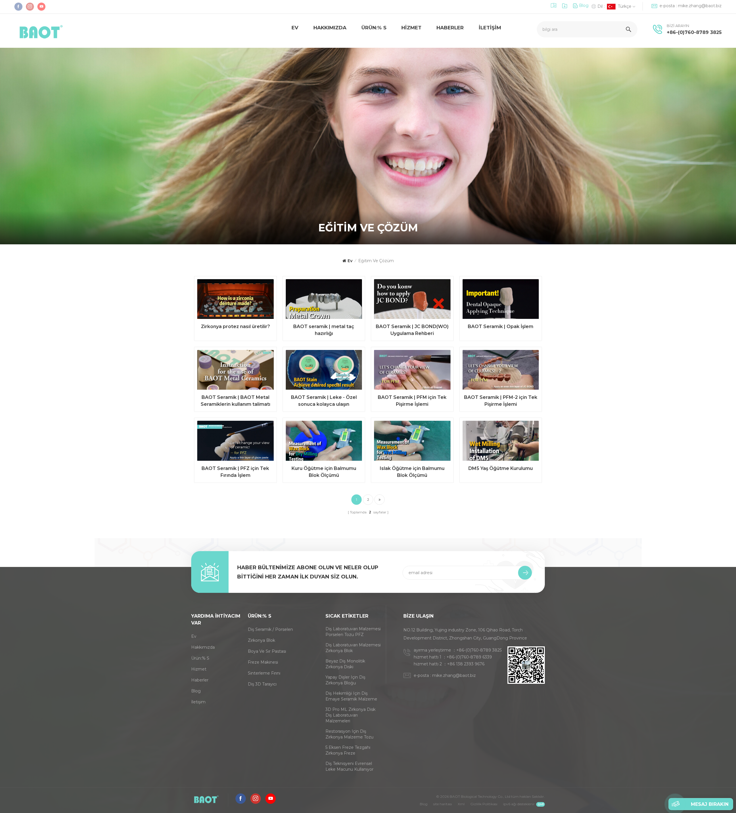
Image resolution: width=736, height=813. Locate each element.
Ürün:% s (373, 28)
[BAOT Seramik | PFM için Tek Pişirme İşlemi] (412, 371)
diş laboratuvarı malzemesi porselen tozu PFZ (353, 631)
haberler (199, 680)
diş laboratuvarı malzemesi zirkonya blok (353, 647)
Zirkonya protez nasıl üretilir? (235, 326)
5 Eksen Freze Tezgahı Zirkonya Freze (347, 750)
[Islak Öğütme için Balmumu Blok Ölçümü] (412, 442)
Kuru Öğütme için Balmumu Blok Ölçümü (324, 472)
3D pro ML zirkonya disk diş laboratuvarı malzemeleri (350, 715)
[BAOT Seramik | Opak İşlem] (501, 300)
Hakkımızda (329, 28)
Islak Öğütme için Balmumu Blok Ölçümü (412, 472)
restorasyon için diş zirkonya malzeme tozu (349, 734)
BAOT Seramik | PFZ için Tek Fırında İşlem (235, 472)
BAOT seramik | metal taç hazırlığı (323, 330)
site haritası (442, 804)
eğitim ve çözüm (376, 260)
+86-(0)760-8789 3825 (694, 32)
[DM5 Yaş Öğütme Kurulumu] (501, 442)
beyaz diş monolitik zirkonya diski (345, 663)
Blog (584, 5)
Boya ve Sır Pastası (267, 651)
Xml (461, 804)
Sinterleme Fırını (264, 673)
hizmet (411, 28)
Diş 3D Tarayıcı (262, 684)
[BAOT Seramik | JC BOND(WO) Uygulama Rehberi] (412, 300)
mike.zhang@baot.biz (700, 5)
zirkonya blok (261, 640)
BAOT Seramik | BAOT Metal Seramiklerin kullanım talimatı (235, 401)
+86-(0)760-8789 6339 (469, 657)
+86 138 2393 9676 (465, 664)
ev (295, 28)
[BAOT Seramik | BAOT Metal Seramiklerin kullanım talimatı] (235, 371)
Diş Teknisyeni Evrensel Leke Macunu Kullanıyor (349, 766)
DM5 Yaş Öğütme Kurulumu (500, 468)
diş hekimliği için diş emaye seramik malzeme (351, 696)
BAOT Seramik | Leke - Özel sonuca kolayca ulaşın (324, 401)
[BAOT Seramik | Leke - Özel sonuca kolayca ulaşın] (324, 371)
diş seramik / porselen (270, 629)
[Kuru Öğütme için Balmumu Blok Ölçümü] (324, 442)
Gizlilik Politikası (483, 804)
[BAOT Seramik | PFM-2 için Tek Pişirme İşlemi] (501, 371)
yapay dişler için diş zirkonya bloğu (345, 680)
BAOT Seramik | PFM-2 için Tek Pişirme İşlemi (500, 401)
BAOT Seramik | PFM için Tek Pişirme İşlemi (412, 401)
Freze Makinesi (263, 662)
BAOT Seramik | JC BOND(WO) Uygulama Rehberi (412, 330)
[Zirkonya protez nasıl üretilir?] (235, 300)
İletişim (490, 28)
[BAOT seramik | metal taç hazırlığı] (324, 300)
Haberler (450, 28)
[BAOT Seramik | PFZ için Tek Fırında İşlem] (235, 442)
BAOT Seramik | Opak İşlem (500, 326)
